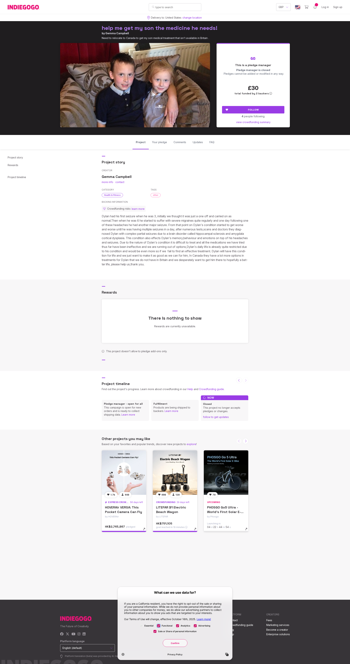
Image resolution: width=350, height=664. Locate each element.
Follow (253, 109)
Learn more (128, 414)
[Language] (297, 7)
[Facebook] (62, 634)
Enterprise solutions (278, 634)
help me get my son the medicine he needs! (159, 28)
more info (107, 182)
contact (119, 182)
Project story (15, 157)
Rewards (13, 165)
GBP (281, 7)
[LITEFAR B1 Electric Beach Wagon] (175, 472)
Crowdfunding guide (211, 389)
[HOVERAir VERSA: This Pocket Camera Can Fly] (124, 472)
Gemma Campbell (117, 33)
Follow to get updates (216, 417)
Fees (269, 620)
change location (192, 17)
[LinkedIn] (84, 634)
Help (190, 389)
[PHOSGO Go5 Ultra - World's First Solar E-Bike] (226, 472)
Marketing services (277, 624)
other (155, 195)
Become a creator (277, 629)
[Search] (153, 7)
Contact (233, 620)
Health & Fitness (112, 195)
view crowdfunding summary (253, 122)
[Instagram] (78, 634)
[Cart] (306, 7)
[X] (67, 634)
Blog (231, 629)
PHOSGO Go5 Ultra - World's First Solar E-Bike (224, 511)
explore (191, 444)
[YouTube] (73, 634)
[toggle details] (146, 531)
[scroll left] (239, 380)
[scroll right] (245, 441)
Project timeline (17, 177)
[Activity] (315, 7)
